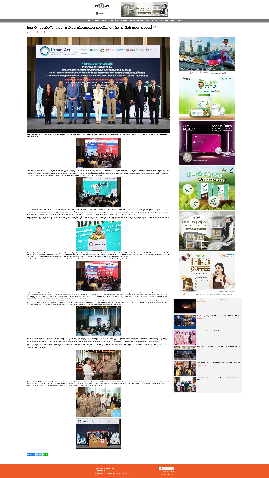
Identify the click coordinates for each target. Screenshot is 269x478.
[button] (144, 9)
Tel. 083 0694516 (100, 471)
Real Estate (114, 21)
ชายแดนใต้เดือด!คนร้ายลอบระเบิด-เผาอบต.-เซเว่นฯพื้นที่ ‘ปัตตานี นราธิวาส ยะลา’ (214, 300)
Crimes (180, 21)
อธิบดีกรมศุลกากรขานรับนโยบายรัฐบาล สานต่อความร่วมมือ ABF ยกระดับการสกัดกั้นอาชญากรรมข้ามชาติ (218, 347)
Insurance (96, 21)
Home (88, 21)
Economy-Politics (151, 21)
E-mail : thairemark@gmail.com (104, 469)
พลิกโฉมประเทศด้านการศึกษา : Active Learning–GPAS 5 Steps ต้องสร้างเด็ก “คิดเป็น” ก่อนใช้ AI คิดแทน (218, 378)
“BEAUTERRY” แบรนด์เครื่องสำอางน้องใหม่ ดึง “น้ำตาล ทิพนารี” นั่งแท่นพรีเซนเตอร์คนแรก (216, 331)
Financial (105, 21)
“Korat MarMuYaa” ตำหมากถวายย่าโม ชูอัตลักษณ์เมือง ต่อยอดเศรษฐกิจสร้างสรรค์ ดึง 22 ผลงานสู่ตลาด (218, 363)
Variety (172, 21)
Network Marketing (136, 21)
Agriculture (164, 21)
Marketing (124, 21)
